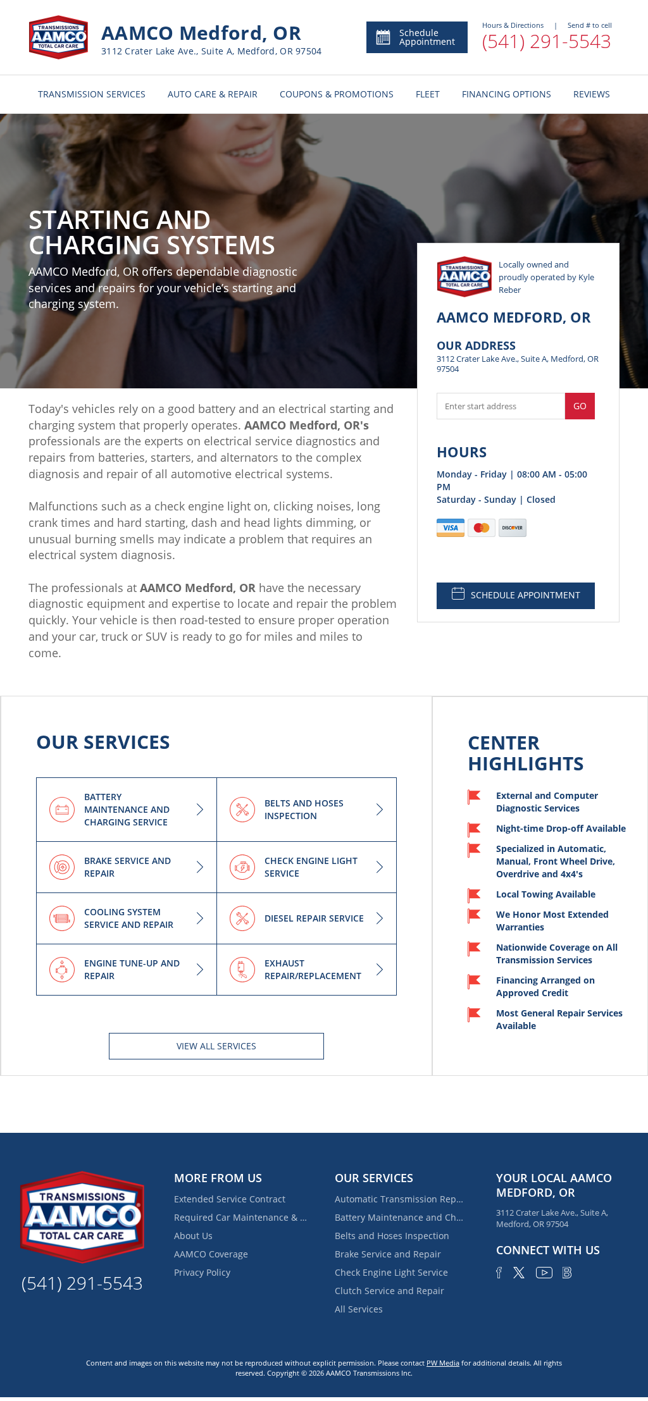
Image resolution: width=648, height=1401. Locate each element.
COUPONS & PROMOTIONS (337, 94)
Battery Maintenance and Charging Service (401, 1217)
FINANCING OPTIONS (506, 94)
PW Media (443, 1362)
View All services (216, 1046)
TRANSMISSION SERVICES (92, 94)
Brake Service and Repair (388, 1254)
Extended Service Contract (229, 1199)
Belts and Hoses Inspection (392, 1236)
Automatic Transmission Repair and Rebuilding (401, 1199)
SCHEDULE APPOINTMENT (525, 595)
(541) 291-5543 (546, 41)
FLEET (428, 94)
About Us (193, 1236)
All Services (359, 1309)
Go (580, 406)
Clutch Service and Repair (389, 1291)
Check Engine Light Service (391, 1272)
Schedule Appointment (427, 37)
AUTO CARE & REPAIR (213, 94)
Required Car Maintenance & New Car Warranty (240, 1217)
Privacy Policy (202, 1272)
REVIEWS (591, 94)
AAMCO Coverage (211, 1254)
